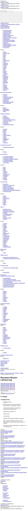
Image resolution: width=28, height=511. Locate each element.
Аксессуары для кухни (6, 145)
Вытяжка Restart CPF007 (6, 432)
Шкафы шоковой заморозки (9, 45)
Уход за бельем (4, 154)
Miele (4, 59)
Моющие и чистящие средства (8, 275)
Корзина (2, 365)
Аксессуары (6, 47)
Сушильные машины (8, 157)
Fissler (4, 228)
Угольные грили (4, 265)
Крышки (5, 212)
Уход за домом (4, 181)
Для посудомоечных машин (9, 279)
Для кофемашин (7, 278)
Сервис (5, 494)
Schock (4, 134)
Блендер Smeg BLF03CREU (7, 476)
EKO (4, 203)
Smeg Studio (6, 495)
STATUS (5, 140)
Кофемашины (6, 38)
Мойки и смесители (5, 113)
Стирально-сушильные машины (10, 159)
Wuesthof (5, 240)
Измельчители (6, 118)
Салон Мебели (6, 497)
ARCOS (5, 85)
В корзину (3, 393)
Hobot (4, 199)
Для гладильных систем (8, 284)
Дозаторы (5, 122)
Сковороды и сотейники (9, 211)
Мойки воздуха (4, 255)
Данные (5, 496)
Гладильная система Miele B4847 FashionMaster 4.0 (12, 446)
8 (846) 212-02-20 (4, 2)
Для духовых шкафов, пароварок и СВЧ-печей (14, 283)
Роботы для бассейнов (8, 187)
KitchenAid (5, 76)
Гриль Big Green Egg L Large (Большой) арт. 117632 (12, 459)
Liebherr (5, 71)
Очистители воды (7, 121)
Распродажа (3, 324)
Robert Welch (6, 233)
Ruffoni (5, 90)
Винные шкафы (7, 46)
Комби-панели (6, 34)
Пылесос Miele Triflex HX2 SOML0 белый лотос (12, 443)
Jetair (4, 70)
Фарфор (5, 219)
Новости (5, 487)
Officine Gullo (6, 53)
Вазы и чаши (4, 249)
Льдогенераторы (7, 103)
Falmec (4, 68)
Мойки (5, 116)
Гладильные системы (8, 161)
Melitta (4, 291)
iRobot (4, 202)
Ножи (4, 216)
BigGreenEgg (6, 272)
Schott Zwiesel (6, 235)
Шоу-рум (5, 489)
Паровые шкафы (7, 36)
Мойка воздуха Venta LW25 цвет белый (10, 462)
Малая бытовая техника (6, 92)
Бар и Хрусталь (6, 215)
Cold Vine (5, 74)
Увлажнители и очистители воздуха (11, 258)
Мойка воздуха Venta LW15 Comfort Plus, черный (12, 451)
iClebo (4, 201)
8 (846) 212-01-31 (4, 4)
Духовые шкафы (7, 31)
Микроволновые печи (8, 35)
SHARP (5, 80)
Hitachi (4, 72)
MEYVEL (5, 79)
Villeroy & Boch (6, 135)
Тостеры (5, 95)
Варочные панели (7, 32)
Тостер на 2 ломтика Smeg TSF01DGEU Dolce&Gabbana (14, 472)
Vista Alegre (6, 88)
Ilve (4, 83)
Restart (4, 52)
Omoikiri (5, 87)
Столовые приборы (7, 214)
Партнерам (5, 493)
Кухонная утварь (7, 217)
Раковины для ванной (8, 124)
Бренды (2, 364)
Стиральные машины (8, 156)
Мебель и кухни (4, 345)
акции (2, 25)
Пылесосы (5, 184)
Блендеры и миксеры (8, 97)
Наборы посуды (7, 209)
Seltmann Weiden (7, 246)
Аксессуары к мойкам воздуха (10, 257)
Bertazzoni (5, 64)
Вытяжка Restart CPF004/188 (7, 437)
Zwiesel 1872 (6, 238)
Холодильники (6, 43)
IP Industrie (5, 82)
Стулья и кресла (7, 348)
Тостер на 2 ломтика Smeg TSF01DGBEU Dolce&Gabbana (14, 467)
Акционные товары (5, 303)
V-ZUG (5, 65)
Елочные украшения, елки (7, 355)
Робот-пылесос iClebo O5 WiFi (8, 455)
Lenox (4, 244)
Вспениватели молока (8, 101)
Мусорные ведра (7, 191)
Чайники (5, 94)
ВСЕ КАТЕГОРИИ (5, 26)
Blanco (4, 130)
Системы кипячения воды (9, 119)
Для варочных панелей (8, 285)
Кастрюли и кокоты (7, 210)
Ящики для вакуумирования (9, 37)
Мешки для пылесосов (8, 286)
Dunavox (5, 81)
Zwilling (5, 86)
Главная (2, 373)
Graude (4, 66)
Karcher (5, 178)
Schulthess (5, 175)
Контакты (5, 485)
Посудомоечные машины (9, 41)
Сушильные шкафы (7, 160)
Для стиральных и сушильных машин (12, 280)
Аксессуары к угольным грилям (10, 267)
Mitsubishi (5, 77)
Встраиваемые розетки (8, 147)
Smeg (4, 54)
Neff (4, 58)
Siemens (5, 292)
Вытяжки (5, 42)
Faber (4, 69)
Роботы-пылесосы (7, 186)
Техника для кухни (5, 28)
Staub (4, 229)
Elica (4, 57)
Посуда (2, 206)
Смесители (5, 117)
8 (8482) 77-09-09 (4, 7)
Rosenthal (5, 245)
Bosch (4, 55)
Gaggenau (5, 63)
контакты (6, 25)
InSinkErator (6, 139)
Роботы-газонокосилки (8, 189)
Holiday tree (6, 358)
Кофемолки (6, 100)
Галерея (5, 490)
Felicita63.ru (3, 481)
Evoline (5, 151)
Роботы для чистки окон (9, 185)
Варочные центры (7, 30)
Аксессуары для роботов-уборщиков (11, 190)
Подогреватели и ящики (9, 40)
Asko (4, 61)
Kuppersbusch (6, 60)
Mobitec (5, 352)
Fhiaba (4, 75)
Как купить (6, 488)
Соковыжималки (7, 98)
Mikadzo (5, 242)
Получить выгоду (10, 393)
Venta (4, 263)
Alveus (4, 136)
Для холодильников (7, 281)
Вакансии (5, 500)
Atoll (4, 141)
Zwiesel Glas (6, 237)
